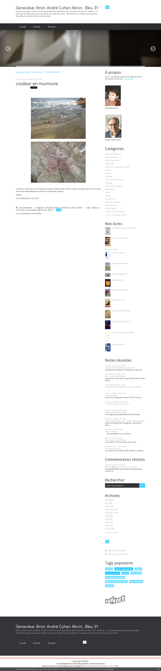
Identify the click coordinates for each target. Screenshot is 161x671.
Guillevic (109, 585)
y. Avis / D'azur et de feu (115, 212)
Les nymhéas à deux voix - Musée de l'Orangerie (125, 421)
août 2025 (109, 516)
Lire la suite (128, 79)
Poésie (80, 207)
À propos (52, 26)
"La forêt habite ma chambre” (117, 404)
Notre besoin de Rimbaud (115, 376)
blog (117, 666)
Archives (36, 26)
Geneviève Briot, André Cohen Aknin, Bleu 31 (57, 7)
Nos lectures (110, 199)
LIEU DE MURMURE (53, 72)
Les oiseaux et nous (23, 72)
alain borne (136, 573)
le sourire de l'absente (115, 577)
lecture (138, 569)
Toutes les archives (112, 532)
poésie (94, 207)
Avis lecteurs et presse (114, 180)
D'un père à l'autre (112, 448)
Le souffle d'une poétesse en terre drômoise (123, 387)
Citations (108, 183)
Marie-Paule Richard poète (116, 412)
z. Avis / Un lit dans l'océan (115, 215)
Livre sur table (111, 395)
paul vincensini (136, 581)
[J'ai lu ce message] (159, 669)
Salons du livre (111, 205)
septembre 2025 (111, 513)
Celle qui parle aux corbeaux (126, 467)
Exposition (109, 189)
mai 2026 (108, 503)
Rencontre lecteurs (113, 202)
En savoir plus (109, 669)
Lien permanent (25, 207)
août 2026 (109, 500)
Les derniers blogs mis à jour (64, 663)
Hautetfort (85, 661)
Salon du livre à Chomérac (115, 440)
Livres (107, 192)
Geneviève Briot (111, 157)
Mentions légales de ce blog (65, 666)
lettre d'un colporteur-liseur (116, 581)
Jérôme (108, 467)
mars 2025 (109, 526)
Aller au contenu (8, 2)
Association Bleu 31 (113, 160)
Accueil (23, 26)
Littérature (65, 207)
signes (40, 210)
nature (73, 207)
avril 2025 (109, 522)
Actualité (49, 207)
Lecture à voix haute (113, 186)
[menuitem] (22, 26)
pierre (50, 210)
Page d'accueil (38, 72)
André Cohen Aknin (113, 154)
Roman (109, 569)
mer (45, 210)
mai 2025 (108, 519)
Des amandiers (111, 431)
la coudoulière (31, 210)
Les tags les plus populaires (97, 663)
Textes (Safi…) (110, 208)
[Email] (107, 7)
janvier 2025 (110, 529)
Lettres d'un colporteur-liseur (117, 167)
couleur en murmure (37, 83)
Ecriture (56, 207)
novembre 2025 (111, 510)
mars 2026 (109, 506)
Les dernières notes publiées (81, 663)
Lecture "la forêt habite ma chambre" (120, 368)
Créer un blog (76, 661)
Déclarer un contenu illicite (49, 666)
